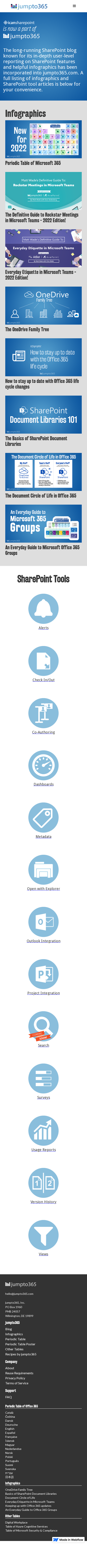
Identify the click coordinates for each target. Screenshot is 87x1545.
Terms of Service (16, 1383)
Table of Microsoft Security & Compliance (31, 1530)
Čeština (10, 1416)
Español (10, 1432)
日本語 (9, 1477)
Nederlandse (13, 1448)
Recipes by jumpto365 (20, 1354)
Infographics (14, 1334)
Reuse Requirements (19, 1373)
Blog (8, 1329)
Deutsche (11, 1424)
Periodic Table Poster (20, 1344)
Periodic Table (15, 1339)
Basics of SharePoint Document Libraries (31, 1493)
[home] (27, 5)
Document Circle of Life (20, 1497)
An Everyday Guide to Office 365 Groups (31, 1509)
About (9, 1368)
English (9, 1428)
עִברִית (9, 1473)
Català (9, 1412)
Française (11, 1436)
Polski (9, 1457)
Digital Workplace (16, 1522)
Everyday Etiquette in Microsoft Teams (30, 1501)
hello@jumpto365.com (19, 1293)
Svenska (10, 1469)
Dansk (9, 1420)
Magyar (10, 1444)
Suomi (9, 1465)
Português (12, 1461)
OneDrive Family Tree (19, 1489)
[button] (74, 6)
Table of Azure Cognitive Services (26, 1526)
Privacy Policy (15, 1378)
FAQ (8, 1397)
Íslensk (9, 1440)
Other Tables (14, 1349)
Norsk (9, 1452)
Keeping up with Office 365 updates (28, 1505)
